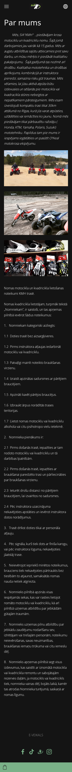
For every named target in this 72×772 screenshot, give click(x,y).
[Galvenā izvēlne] (6, 6)
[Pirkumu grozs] (5, 767)
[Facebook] (23, 751)
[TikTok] (32, 751)
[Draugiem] (40, 751)
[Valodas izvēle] (65, 6)
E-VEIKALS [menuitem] (36, 735)
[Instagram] (49, 751)
